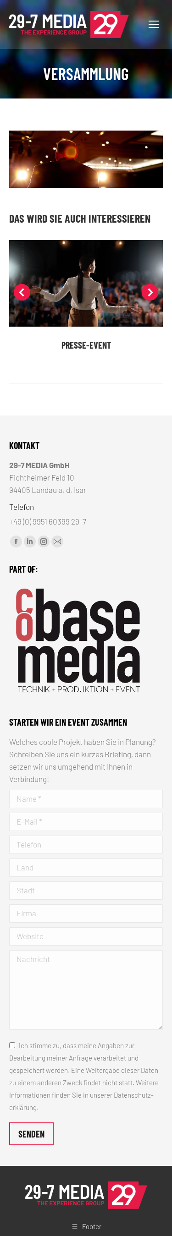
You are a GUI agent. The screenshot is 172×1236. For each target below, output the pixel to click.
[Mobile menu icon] (153, 24)
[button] (22, 292)
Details (86, 283)
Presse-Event (86, 344)
